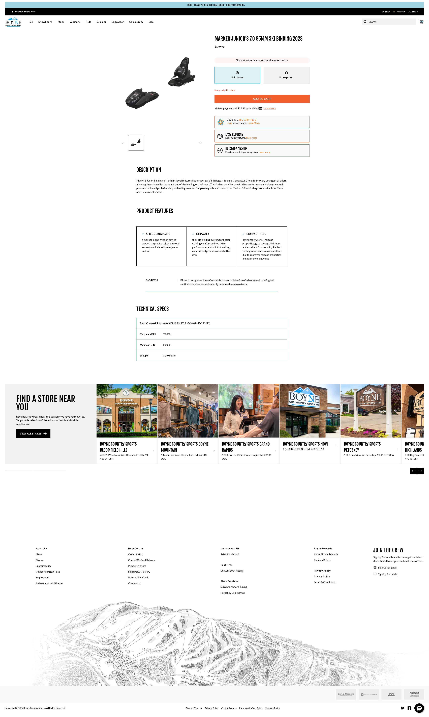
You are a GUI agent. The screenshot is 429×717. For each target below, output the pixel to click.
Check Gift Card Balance (141, 560)
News (39, 554)
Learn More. (254, 123)
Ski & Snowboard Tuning (234, 586)
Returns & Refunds (138, 577)
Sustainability (43, 565)
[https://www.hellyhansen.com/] (391, 694)
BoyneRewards (323, 548)
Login (229, 123)
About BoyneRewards (326, 554)
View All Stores (30, 433)
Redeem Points (322, 560)
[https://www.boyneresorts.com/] (346, 694)
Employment (43, 577)
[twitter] (402, 708)
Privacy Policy (322, 570)
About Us (41, 548)
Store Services (229, 581)
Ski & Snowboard (230, 554)
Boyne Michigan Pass (48, 571)
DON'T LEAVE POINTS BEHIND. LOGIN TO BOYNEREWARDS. (214, 5)
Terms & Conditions (324, 582)
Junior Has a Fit (230, 548)
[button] (419, 708)
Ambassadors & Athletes (49, 583)
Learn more (270, 108)
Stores (39, 560)
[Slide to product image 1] (136, 143)
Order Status (135, 554)
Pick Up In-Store (137, 565)
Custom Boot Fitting (232, 570)
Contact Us (134, 583)
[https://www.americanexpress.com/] (414, 694)
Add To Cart (262, 98)
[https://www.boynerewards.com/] (369, 694)
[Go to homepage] (13, 22)
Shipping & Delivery (139, 571)
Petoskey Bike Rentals (233, 592)
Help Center (135, 548)
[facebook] (409, 708)
